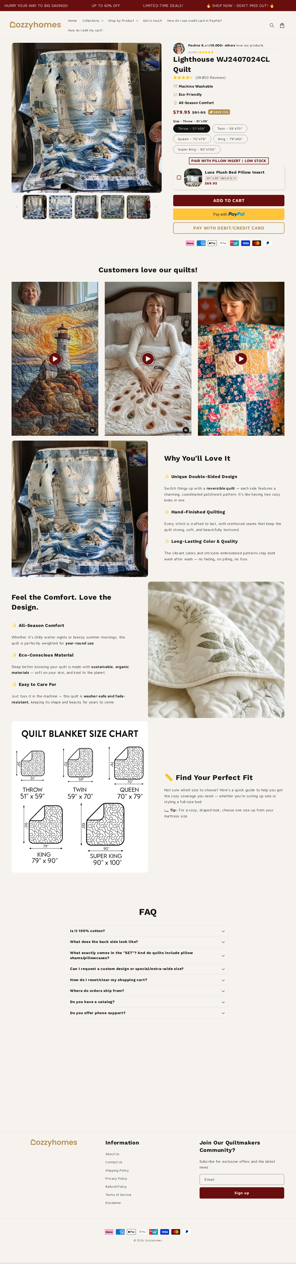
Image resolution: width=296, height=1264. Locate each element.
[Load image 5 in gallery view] (138, 207)
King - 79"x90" (230, 139)
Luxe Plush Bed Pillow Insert (235, 172)
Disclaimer (113, 1203)
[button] (93, 20)
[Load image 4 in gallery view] (112, 207)
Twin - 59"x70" (229, 128)
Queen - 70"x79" (192, 139)
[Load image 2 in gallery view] (60, 207)
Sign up (241, 1193)
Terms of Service (118, 1195)
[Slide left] (17, 207)
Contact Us (113, 1162)
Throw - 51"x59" (191, 128)
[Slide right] (156, 207)
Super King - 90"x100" (197, 149)
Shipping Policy (117, 1170)
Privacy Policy (116, 1178)
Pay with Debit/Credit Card (229, 227)
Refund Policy (116, 1186)
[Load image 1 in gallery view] (34, 207)
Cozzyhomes (153, 1240)
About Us (112, 1154)
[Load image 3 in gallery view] (86, 207)
